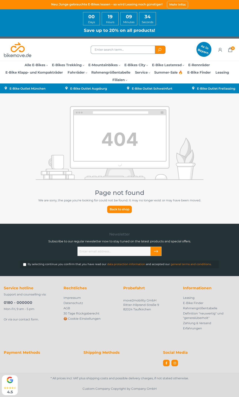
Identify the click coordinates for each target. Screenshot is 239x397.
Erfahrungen (192, 328)
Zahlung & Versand (197, 323)
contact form (28, 319)
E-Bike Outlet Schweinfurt (152, 88)
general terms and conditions (191, 264)
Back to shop (119, 209)
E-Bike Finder (193, 303)
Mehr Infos (177, 4)
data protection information (126, 264)
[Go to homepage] (22, 49)
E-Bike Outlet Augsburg (88, 88)
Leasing (189, 298)
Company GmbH (144, 388)
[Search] (160, 50)
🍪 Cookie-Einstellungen (82, 318)
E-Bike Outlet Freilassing (216, 88)
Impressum (72, 298)
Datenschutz (73, 303)
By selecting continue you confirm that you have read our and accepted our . (119, 264)
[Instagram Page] (174, 363)
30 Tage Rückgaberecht (81, 313)
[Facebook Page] (166, 363)
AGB (66, 308)
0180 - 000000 (18, 302)
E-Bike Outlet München (28, 88)
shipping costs (97, 378)
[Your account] (220, 49)
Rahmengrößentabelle (200, 308)
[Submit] (156, 251)
